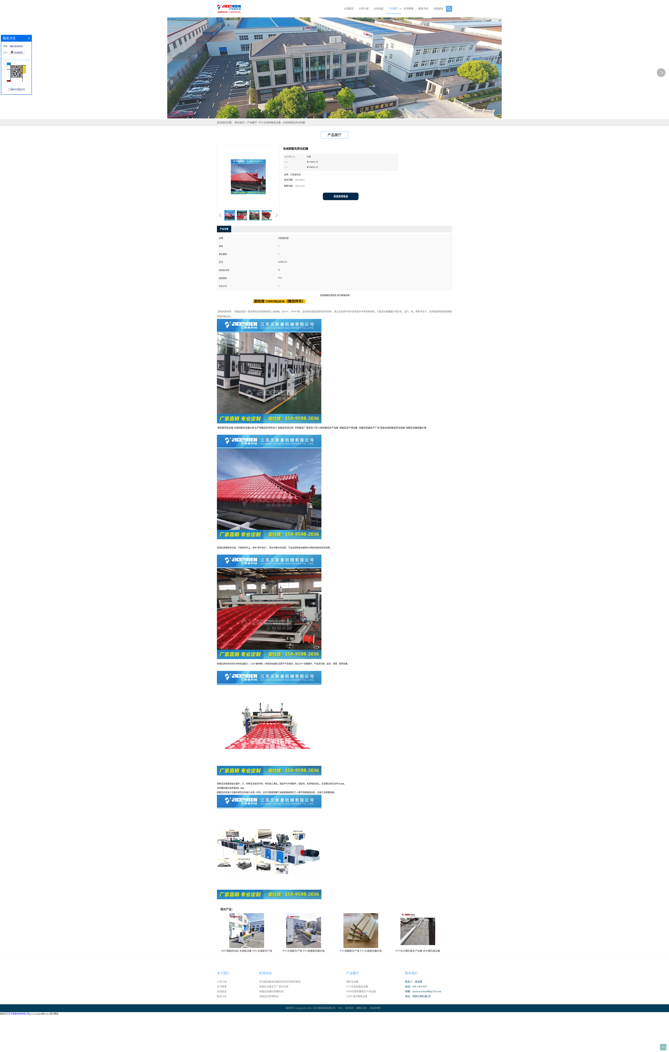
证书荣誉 (408, 8)
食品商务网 (375, 1008)
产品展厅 (393, 8)
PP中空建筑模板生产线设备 (361, 991)
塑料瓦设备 (352, 981)
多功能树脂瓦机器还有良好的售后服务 (280, 981)
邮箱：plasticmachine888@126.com (423, 991)
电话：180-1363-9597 (416, 986)
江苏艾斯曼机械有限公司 (323, 1008)
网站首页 (239, 122)
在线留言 (438, 8)
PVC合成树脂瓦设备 (270, 122)
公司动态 (378, 8)
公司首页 (348, 8)
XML (340, 1008)
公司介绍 (363, 8)
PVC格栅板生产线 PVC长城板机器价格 (361, 951)
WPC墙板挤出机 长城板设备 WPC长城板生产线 (246, 951)
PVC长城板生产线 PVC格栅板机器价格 (304, 951)
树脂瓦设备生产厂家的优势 (274, 986)
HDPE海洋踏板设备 (356, 996)
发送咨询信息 (340, 196)
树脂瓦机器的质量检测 (271, 991)
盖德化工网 (361, 1008)
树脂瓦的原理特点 (269, 996)
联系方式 (423, 8)
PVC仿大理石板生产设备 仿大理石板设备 (418, 951)
